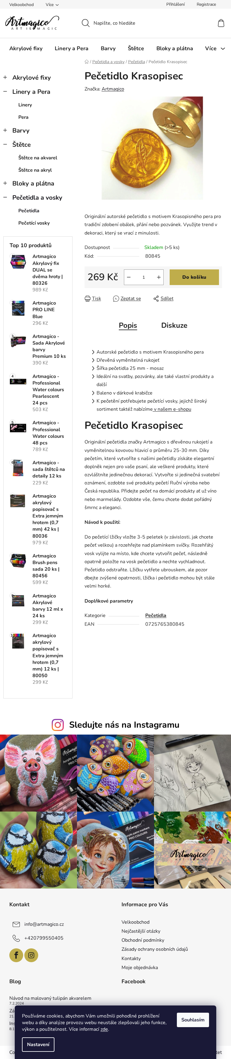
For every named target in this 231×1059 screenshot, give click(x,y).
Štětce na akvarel (37, 158)
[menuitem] (25, 48)
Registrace (206, 4)
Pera (23, 117)
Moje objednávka (140, 967)
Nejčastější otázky (141, 931)
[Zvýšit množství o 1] (158, 277)
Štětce (21, 144)
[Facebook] (16, 955)
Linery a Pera (31, 91)
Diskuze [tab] (174, 325)
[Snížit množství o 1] (128, 277)
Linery (25, 105)
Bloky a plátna (33, 183)
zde (104, 1029)
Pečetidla (28, 210)
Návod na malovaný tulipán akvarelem (50, 998)
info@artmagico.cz (44, 924)
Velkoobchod (21, 5)
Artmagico (113, 89)
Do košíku (194, 277)
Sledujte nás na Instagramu (124, 725)
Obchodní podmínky (143, 940)
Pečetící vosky (34, 223)
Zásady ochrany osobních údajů (155, 949)
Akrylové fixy (31, 77)
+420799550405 (43, 938)
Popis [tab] (128, 325)
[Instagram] (31, 955)
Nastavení (38, 1044)
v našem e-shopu (172, 409)
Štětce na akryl (35, 170)
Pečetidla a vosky (37, 197)
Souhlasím (193, 1020)
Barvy (20, 130)
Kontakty (131, 958)
